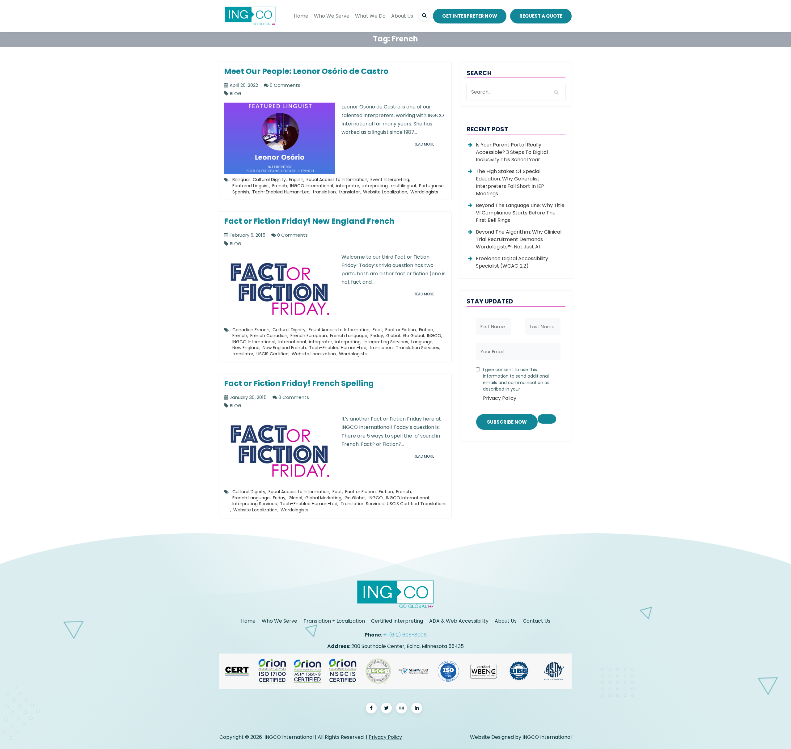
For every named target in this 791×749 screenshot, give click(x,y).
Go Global (413, 335)
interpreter (347, 185)
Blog (235, 94)
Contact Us (536, 620)
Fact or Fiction (400, 329)
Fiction (426, 329)
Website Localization (385, 192)
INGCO (434, 335)
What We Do (370, 15)
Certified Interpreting (397, 620)
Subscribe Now (507, 422)
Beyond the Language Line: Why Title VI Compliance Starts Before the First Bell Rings (520, 213)
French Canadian (268, 335)
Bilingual (241, 179)
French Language (348, 335)
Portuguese (431, 185)
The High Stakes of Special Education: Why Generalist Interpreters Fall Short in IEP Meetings (510, 182)
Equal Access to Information (337, 179)
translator (349, 192)
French (279, 185)
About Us (402, 15)
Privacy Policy (499, 398)
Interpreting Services (386, 342)
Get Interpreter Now (469, 16)
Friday (376, 335)
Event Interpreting (389, 179)
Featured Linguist (250, 185)
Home (301, 15)
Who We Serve (331, 15)
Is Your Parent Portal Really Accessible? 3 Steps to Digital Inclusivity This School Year (512, 152)
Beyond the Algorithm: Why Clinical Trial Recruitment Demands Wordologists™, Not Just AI (518, 239)
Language (422, 342)
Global (393, 335)
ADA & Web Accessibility (459, 620)
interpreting (375, 185)
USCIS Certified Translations (416, 503)
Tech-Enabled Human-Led (281, 192)
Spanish (240, 192)
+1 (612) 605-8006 (405, 634)
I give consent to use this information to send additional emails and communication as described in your (516, 384)
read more (424, 144)
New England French (284, 347)
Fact (377, 329)
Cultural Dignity (269, 179)
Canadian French (250, 329)
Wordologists (424, 192)
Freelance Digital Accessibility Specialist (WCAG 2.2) (512, 262)
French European (308, 335)
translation (324, 192)
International (292, 342)
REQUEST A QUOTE (540, 16)
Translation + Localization (334, 620)
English (296, 179)
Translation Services (417, 347)
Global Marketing (323, 498)
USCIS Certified (272, 354)
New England (246, 347)
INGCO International (311, 185)
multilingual (403, 185)
